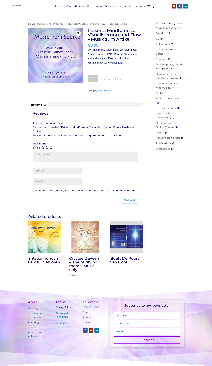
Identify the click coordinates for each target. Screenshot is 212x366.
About (139, 6)
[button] (78, 33)
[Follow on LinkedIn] (185, 6)
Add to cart (112, 78)
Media (98, 6)
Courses (79, 6)
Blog (89, 6)
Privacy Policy (63, 307)
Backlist (161, 33)
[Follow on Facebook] (179, 6)
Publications (44, 23)
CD (158, 38)
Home (57, 6)
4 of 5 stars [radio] (47, 147)
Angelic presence (167, 28)
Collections (163, 44)
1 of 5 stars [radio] (34, 147)
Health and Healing (168, 98)
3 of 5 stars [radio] (42, 147)
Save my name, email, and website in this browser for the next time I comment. (86, 190)
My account (126, 6)
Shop (69, 6)
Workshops (163, 148)
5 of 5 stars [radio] (51, 147)
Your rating (40, 143)
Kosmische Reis (166, 108)
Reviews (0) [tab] (38, 104)
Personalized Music (168, 137)
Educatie (109, 6)
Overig (160, 132)
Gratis (159, 93)
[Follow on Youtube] (174, 6)
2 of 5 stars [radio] (38, 147)
